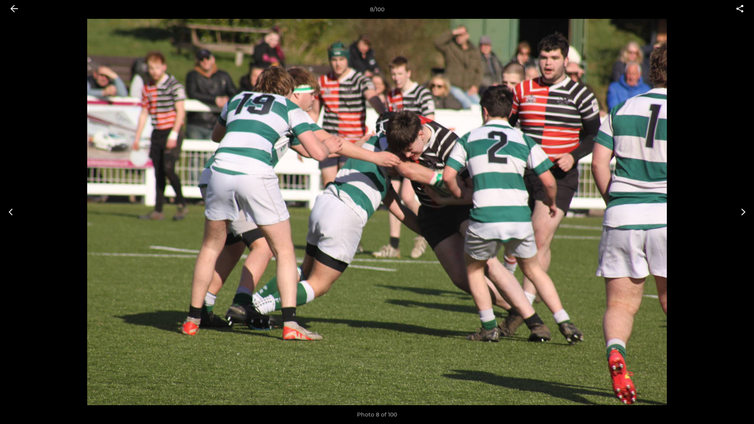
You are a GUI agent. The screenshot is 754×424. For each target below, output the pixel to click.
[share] (740, 9)
